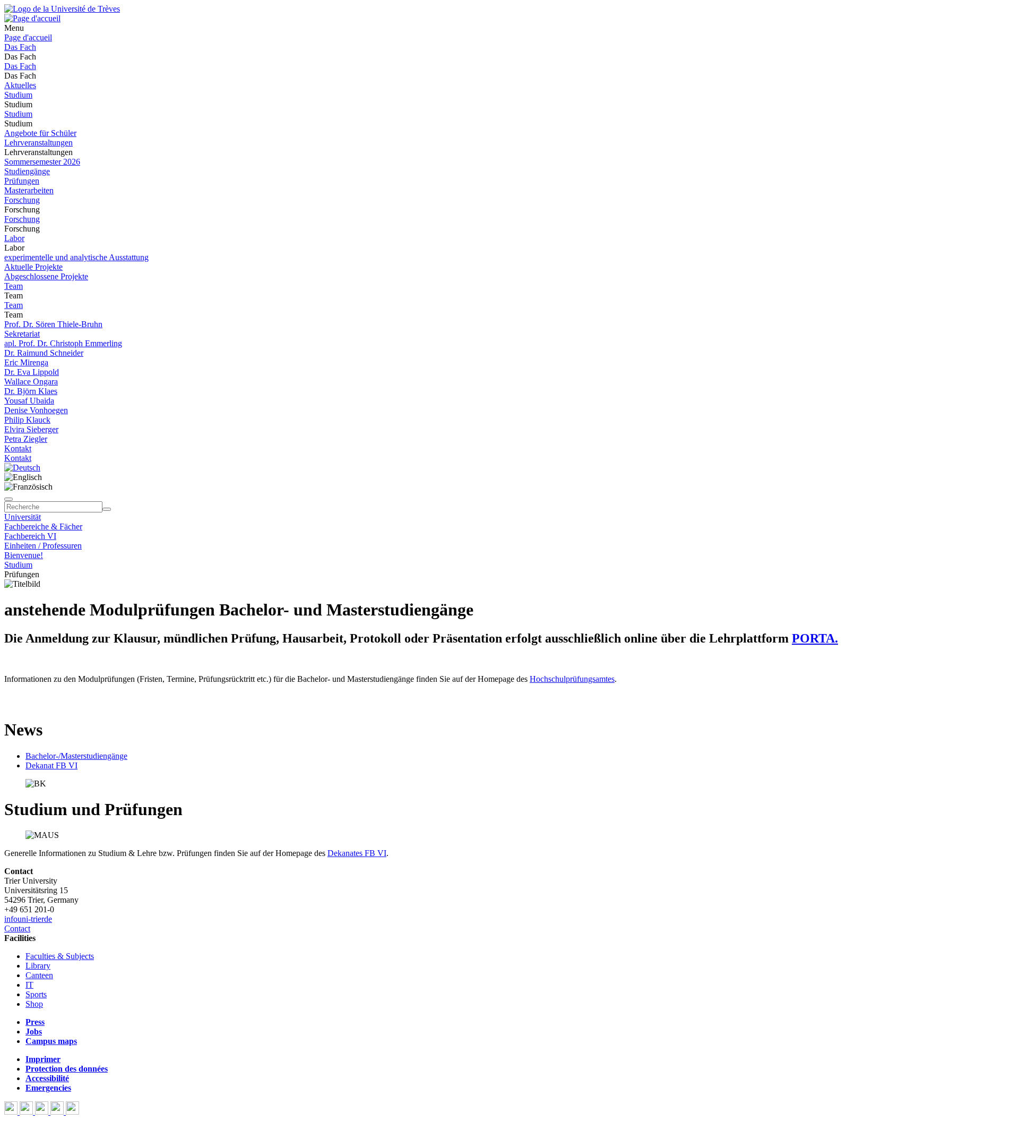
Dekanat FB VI (51, 765)
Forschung (22, 199)
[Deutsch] (22, 467)
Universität (22, 516)
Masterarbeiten (29, 190)
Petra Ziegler (25, 438)
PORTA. (815, 638)
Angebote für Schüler (40, 133)
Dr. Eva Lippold (31, 371)
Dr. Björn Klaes (30, 391)
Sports (36, 994)
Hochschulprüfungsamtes (572, 678)
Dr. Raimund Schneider (43, 352)
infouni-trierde (28, 918)
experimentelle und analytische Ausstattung (76, 257)
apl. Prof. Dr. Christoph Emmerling (63, 343)
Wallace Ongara (31, 381)
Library (37, 965)
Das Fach (20, 47)
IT (29, 984)
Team (13, 285)
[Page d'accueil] (32, 18)
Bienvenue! (23, 555)
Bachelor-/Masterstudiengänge (76, 755)
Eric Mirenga (26, 362)
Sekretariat (22, 333)
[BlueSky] (27, 1111)
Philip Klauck (27, 419)
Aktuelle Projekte (33, 266)
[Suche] (8, 499)
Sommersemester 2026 (42, 161)
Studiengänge (27, 171)
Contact (17, 928)
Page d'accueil (28, 37)
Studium (18, 94)
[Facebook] (12, 1111)
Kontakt (17, 448)
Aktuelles (20, 85)
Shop (34, 1003)
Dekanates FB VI (356, 853)
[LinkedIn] (72, 1111)
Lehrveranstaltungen (38, 142)
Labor (14, 238)
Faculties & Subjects (59, 956)
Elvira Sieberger (31, 429)
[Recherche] (106, 509)
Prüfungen (21, 180)
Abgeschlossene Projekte (46, 276)
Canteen (39, 975)
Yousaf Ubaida (29, 400)
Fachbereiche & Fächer (43, 526)
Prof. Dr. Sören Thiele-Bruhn (53, 324)
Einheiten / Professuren (43, 545)
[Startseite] (62, 8)
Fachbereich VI (30, 536)
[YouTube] (42, 1111)
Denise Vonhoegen (36, 410)
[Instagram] (58, 1111)
